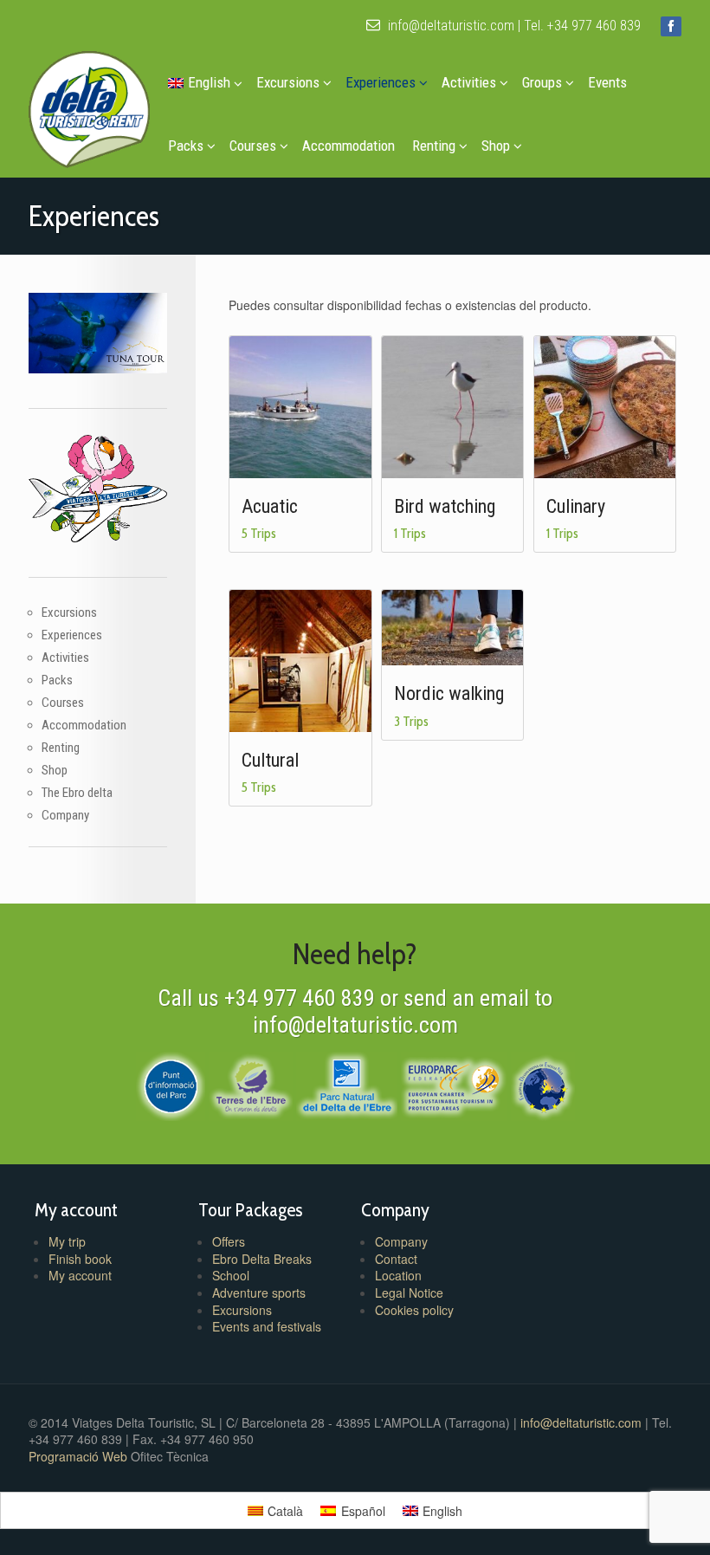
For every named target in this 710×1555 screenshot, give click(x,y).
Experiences (380, 82)
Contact (396, 1258)
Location (398, 1275)
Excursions (288, 82)
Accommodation (348, 145)
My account (80, 1275)
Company (65, 815)
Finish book (80, 1258)
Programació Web (80, 1456)
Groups (542, 82)
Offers (228, 1241)
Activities (469, 82)
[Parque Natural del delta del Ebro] (346, 1084)
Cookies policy (414, 1310)
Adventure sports (259, 1292)
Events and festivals (266, 1326)
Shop (495, 145)
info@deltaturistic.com (449, 25)
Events (607, 82)
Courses (252, 145)
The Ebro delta (77, 792)
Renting (433, 145)
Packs (185, 145)
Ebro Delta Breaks (262, 1258)
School (230, 1275)
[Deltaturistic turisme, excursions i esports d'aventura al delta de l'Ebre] (89, 105)
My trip (67, 1241)
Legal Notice (409, 1292)
